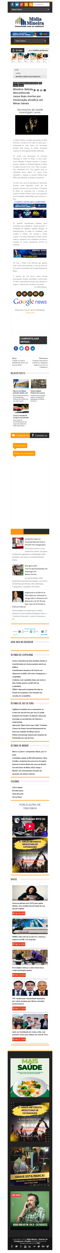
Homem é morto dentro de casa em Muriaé (29, 764)
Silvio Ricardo (17, 794)
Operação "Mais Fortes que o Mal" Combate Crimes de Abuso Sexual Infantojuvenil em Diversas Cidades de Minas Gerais (29, 728)
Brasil (14, 879)
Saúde (18, 73)
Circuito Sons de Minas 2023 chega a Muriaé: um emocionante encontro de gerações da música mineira (27, 771)
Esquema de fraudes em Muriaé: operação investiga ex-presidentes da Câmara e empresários (29, 719)
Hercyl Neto (17, 797)
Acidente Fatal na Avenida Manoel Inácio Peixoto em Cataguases (35, 542)
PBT (38, 1243)
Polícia (16, 85)
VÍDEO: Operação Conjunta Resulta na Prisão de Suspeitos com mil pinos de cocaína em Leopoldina (27, 693)
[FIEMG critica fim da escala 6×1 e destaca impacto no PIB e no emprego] (30, 921)
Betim (15, 83)
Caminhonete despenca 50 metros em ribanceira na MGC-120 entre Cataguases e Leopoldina (29, 673)
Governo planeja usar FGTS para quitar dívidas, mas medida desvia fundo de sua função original (28, 906)
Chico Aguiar (17, 787)
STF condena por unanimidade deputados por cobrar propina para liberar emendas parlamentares (28, 1001)
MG (40, 83)
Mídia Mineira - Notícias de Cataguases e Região (31, 1240)
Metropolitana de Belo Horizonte (28, 83)
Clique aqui (30, 313)
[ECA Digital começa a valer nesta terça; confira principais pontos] (30, 952)
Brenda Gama (17, 791)
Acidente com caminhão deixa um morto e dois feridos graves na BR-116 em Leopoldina (29, 683)
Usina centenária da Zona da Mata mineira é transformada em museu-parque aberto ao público (29, 664)
